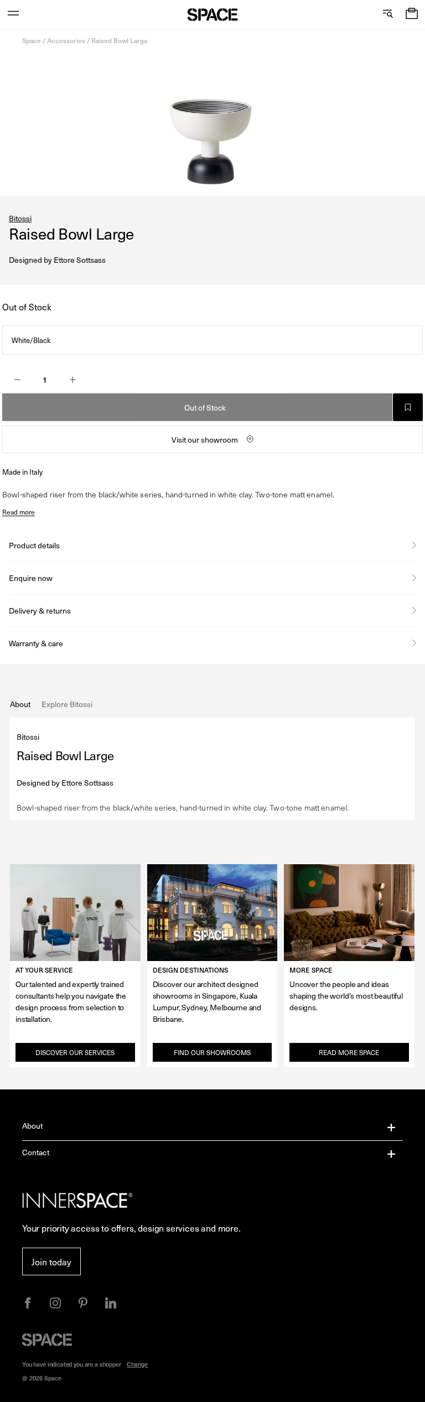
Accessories (66, 40)
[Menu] (13, 14)
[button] (411, 15)
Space (31, 40)
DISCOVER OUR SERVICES (75, 1052)
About (32, 1125)
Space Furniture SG (213, 14)
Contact (35, 1152)
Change (137, 1364)
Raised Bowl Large (119, 40)
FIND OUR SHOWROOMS (212, 1052)
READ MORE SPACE (349, 1052)
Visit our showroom (205, 439)
